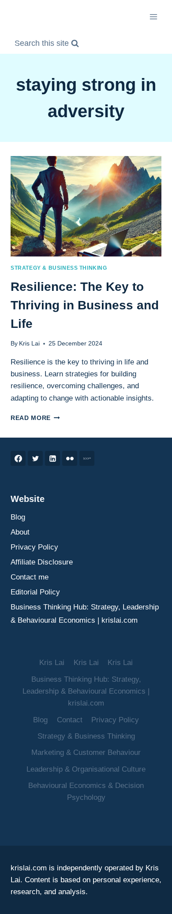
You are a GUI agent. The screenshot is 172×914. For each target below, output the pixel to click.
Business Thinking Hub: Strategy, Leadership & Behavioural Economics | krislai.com (85, 614)
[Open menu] (153, 16)
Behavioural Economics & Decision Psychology (86, 791)
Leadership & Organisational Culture (86, 769)
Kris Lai (29, 343)
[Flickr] (69, 458)
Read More (35, 418)
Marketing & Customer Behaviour (86, 752)
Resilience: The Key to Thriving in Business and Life (85, 305)
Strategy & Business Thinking (59, 268)
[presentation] (86, 206)
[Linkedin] (52, 458)
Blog (18, 517)
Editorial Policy (35, 592)
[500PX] (86, 458)
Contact (69, 720)
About (20, 532)
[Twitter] (35, 458)
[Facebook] (18, 458)
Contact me (30, 577)
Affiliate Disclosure (42, 562)
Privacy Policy (34, 547)
